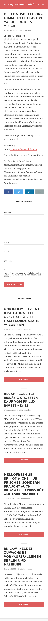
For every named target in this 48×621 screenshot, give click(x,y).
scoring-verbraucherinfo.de (21, 4)
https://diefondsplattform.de (23, 149)
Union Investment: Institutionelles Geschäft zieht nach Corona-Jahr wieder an (22, 317)
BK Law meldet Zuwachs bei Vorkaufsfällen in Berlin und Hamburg (22, 556)
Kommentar (9, 212)
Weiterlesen (24, 379)
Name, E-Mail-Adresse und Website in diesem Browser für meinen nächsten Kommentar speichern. (24, 274)
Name (6, 242)
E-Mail (6, 252)
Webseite (8, 261)
